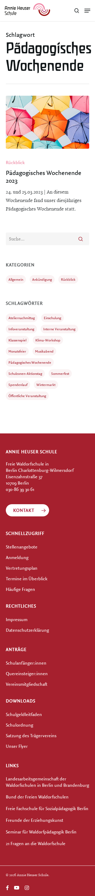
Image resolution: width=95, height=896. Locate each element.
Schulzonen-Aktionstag (25, 373)
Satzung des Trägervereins (31, 735)
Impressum (16, 619)
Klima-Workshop (47, 340)
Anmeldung (17, 557)
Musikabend (44, 351)
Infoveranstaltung (21, 329)
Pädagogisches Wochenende (29, 362)
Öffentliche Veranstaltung (27, 395)
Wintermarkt (45, 384)
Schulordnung (19, 725)
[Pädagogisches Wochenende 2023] (47, 122)
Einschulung (52, 317)
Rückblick (15, 162)
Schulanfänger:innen (26, 663)
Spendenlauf (17, 384)
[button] (87, 10)
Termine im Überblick (27, 578)
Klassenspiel (17, 340)
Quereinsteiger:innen (27, 673)
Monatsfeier (17, 351)
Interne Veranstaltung (59, 329)
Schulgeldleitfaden (24, 714)
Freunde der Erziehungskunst (34, 820)
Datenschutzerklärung (27, 630)
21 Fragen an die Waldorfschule (35, 843)
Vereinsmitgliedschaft (26, 684)
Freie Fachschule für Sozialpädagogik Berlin (47, 808)
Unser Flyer (17, 746)
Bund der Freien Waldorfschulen (37, 796)
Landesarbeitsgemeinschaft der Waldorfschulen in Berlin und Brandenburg (47, 781)
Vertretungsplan (21, 568)
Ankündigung (42, 279)
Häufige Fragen (20, 589)
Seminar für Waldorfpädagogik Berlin (41, 831)
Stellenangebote (21, 546)
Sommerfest (60, 373)
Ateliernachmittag (21, 317)
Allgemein (15, 279)
